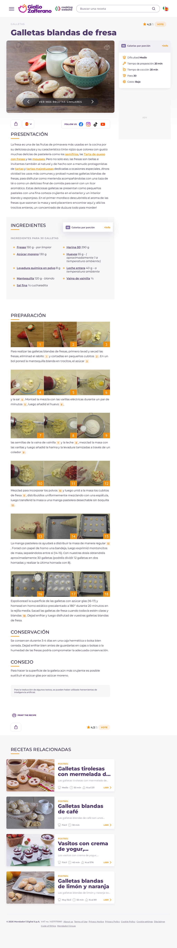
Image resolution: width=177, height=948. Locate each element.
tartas (19, 168)
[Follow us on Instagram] (88, 124)
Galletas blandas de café (80, 808)
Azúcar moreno (28, 254)
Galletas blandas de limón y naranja (83, 883)
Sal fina (22, 285)
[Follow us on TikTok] (96, 124)
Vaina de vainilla (78, 278)
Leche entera (76, 268)
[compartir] (16, 124)
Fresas (21, 247)
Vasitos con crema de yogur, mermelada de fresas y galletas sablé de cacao (83, 846)
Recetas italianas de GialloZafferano (45, 8)
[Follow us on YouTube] (103, 124)
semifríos (71, 154)
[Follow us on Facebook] (81, 124)
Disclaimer (159, 921)
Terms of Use (80, 921)
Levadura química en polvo (36, 268)
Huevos (72, 254)
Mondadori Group (66, 926)
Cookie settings (145, 921)
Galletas (18, 24)
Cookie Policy (128, 921)
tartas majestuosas (40, 168)
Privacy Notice (96, 921)
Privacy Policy (112, 921)
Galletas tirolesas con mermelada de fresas (83, 771)
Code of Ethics (48, 926)
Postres (63, 763)
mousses (38, 159)
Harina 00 (74, 247)
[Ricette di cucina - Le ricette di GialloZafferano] (165, 9)
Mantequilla (25, 278)
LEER (106, 787)
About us (68, 921)
